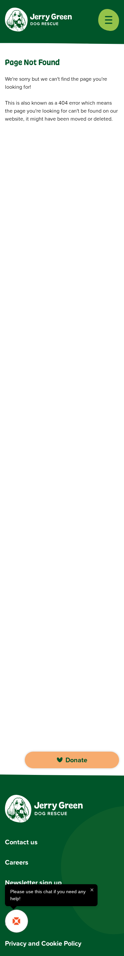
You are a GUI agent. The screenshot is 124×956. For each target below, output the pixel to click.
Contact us (21, 842)
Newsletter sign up (33, 882)
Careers (16, 862)
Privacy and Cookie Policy (43, 943)
